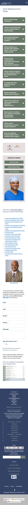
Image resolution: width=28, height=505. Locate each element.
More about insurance (14, 410)
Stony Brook (14, 436)
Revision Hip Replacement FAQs (15, 225)
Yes (6, 344)
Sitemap (6, 486)
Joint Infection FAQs (11, 243)
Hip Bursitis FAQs (10, 246)
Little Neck (14, 440)
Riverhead (14, 430)
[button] (27, 3)
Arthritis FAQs (9, 232)
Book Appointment (14, 167)
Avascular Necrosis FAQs (12, 248)
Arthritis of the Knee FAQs (13, 234)
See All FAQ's (14, 283)
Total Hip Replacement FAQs (14, 218)
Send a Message (14, 171)
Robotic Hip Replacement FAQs (15, 231)
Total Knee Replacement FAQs (14, 220)
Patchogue (14, 432)
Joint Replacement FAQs (12, 238)
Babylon (14, 438)
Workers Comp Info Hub (14, 407)
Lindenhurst (14, 428)
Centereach (14, 426)
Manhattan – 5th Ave (14, 422)
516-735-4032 (16, 210)
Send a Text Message (14, 468)
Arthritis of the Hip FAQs (12, 236)
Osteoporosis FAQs (11, 250)
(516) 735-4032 (14, 162)
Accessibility (19, 486)
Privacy (12, 486)
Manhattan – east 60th (14, 434)
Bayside (14, 424)
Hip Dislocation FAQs (11, 245)
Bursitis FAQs (9, 252)
